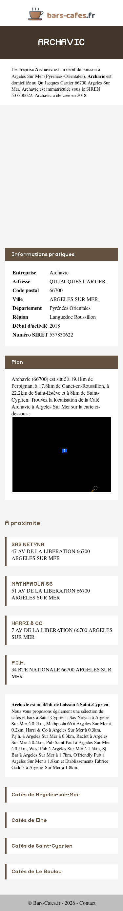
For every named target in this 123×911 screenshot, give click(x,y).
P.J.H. (18, 663)
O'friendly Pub (87, 755)
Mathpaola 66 (59, 723)
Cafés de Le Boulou (36, 871)
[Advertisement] (61, 176)
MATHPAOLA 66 (32, 584)
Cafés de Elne (29, 820)
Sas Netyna (80, 717)
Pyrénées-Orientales (64, 76)
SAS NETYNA (27, 544)
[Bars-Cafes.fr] (61, 13)
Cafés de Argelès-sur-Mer (45, 794)
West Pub (38, 748)
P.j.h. (16, 736)
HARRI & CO (27, 623)
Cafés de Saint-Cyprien (41, 846)
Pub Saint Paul (60, 742)
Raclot (82, 736)
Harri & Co (37, 730)
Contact (87, 902)
